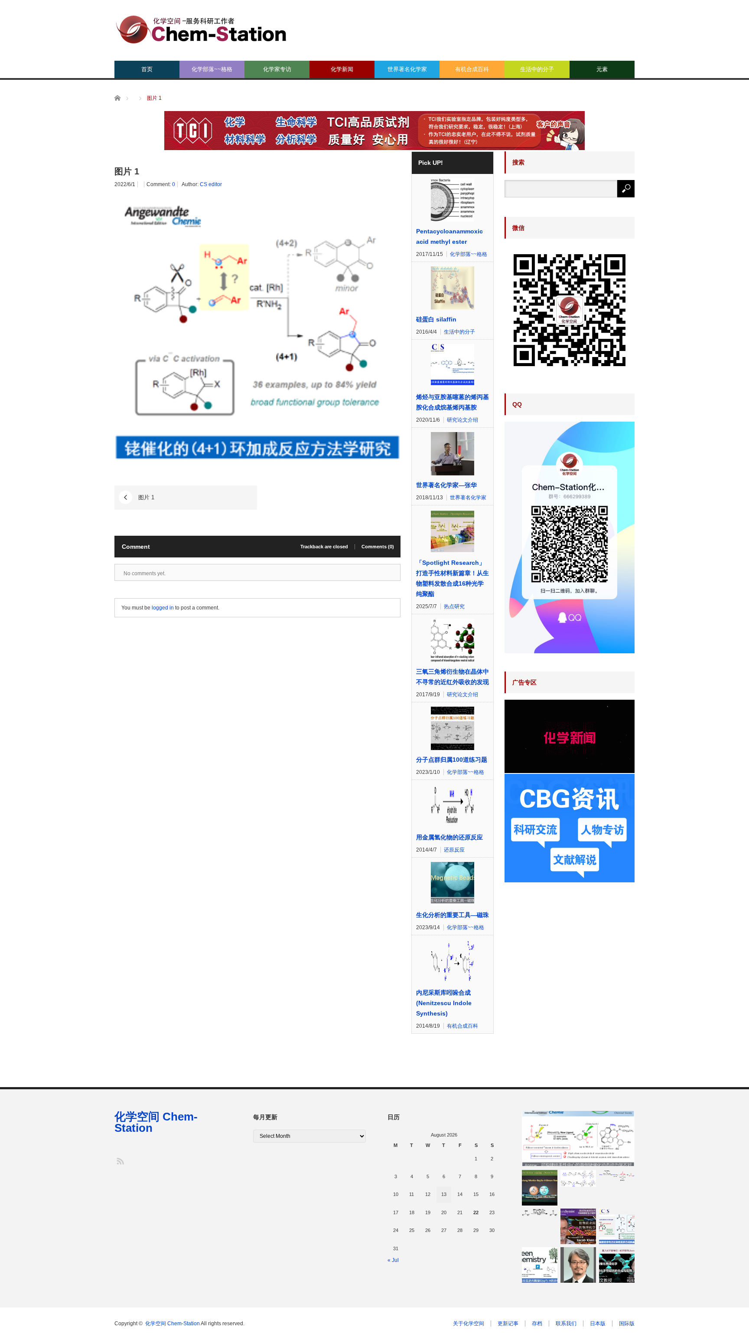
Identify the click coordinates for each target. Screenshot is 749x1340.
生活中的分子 (537, 69)
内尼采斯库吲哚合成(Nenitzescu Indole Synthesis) (444, 1003)
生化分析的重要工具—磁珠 (452, 914)
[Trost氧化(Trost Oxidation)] (539, 1212)
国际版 (627, 1323)
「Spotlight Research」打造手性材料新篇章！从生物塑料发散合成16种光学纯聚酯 (452, 578)
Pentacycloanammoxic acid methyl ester (449, 236)
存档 (537, 1323)
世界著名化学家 (407, 69)
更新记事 (508, 1323)
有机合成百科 (472, 69)
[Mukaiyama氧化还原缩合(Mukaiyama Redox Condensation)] (617, 1175)
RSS (119, 1160)
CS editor (211, 184)
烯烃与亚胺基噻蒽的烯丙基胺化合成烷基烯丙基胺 (452, 402)
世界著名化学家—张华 (446, 485)
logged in (163, 608)
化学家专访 (277, 69)
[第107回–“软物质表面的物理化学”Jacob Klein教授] (578, 1226)
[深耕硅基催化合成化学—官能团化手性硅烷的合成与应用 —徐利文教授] (617, 1265)
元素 (602, 69)
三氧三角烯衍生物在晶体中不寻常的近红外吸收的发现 (452, 676)
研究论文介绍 (462, 420)
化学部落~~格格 (212, 69)
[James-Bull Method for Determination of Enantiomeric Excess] (578, 1178)
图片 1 (146, 497)
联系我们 (566, 1323)
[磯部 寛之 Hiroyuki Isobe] (578, 1265)
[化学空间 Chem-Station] (201, 28)
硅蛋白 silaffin (436, 319)
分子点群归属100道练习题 (451, 759)
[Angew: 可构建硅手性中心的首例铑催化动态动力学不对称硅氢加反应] (578, 1138)
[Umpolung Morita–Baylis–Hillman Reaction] (539, 1188)
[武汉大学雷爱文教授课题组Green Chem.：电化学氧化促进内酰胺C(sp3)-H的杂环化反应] (539, 1265)
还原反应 (454, 850)
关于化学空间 (468, 1323)
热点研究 (454, 606)
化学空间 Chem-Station (156, 1122)
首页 (147, 69)
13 (443, 1194)
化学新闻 (342, 69)
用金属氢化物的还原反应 (449, 837)
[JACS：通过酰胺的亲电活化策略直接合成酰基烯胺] (617, 1226)
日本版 (598, 1323)
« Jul (393, 1260)
